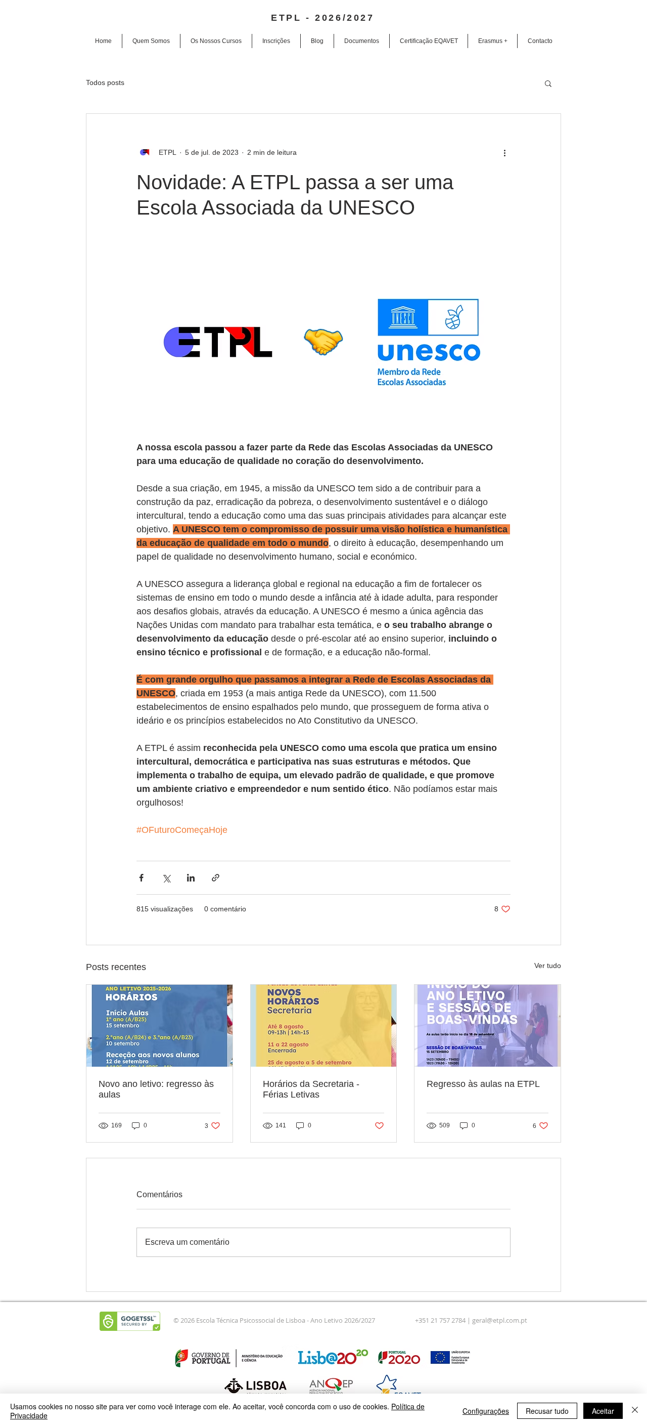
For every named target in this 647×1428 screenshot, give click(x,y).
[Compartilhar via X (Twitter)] (166, 878)
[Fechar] (635, 1411)
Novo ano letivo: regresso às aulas (156, 1089)
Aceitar (603, 1411)
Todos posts (105, 82)
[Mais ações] (504, 152)
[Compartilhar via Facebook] (141, 878)
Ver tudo (547, 965)
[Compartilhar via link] (215, 878)
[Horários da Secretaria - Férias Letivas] (324, 1026)
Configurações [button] (486, 1411)
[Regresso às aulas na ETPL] (487, 1026)
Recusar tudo (547, 1411)
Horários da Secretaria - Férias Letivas (311, 1089)
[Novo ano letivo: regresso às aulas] (159, 1026)
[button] (216, 41)
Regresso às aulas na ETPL (483, 1084)
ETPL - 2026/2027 (323, 18)
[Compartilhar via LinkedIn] (191, 878)
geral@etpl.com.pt (499, 1320)
